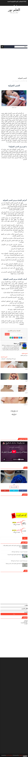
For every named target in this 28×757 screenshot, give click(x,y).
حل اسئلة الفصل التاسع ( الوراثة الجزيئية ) (14, 554)
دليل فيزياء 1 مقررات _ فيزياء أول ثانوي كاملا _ (19, 551)
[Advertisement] (14, 29)
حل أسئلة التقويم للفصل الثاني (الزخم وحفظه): (14, 563)
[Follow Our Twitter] (14, 491)
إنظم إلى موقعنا (13, 486)
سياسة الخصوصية (24, 622)
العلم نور (14, 9)
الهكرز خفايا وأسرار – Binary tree (18, 1)
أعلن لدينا (25, 621)
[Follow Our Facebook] (23, 491)
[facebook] (17, 5)
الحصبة (26, 392)
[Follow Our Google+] (5, 491)
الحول (26, 380)
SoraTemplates (9, 755)
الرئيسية (25, 620)
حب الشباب (25, 404)
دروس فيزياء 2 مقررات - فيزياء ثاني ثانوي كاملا (19, 560)
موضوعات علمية (15, 80)
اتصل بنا (25, 623)
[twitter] (14, 5)
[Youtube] (12, 4)
